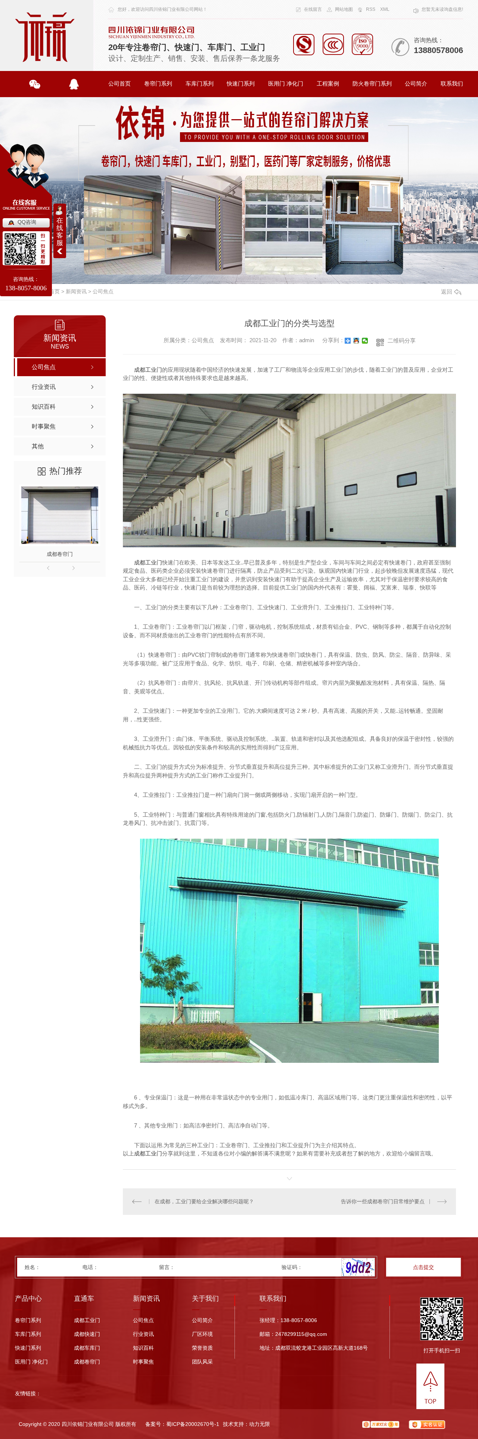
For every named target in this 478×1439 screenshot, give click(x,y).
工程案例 (328, 83)
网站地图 (344, 9)
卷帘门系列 (158, 83)
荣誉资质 (202, 1348)
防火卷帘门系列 (372, 83)
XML (384, 9)
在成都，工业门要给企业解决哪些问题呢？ (204, 1201)
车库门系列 (200, 83)
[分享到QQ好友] (356, 341)
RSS (370, 9)
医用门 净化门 (285, 83)
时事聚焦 (143, 1362)
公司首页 (119, 83)
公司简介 (416, 83)
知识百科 (143, 1348)
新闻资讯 (76, 291)
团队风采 (202, 1362)
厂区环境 (202, 1334)
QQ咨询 (27, 222)
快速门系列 (241, 83)
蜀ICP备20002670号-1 (192, 1424)
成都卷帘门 (60, 554)
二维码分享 (402, 340)
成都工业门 (148, 369)
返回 (446, 291)
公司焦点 (103, 291)
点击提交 (423, 1267)
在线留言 (313, 9)
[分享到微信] (365, 341)
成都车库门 (87, 1348)
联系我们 (452, 83)
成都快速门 (87, 1334)
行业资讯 (143, 1334)
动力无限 (259, 1424)
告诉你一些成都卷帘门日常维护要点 (383, 1201)
